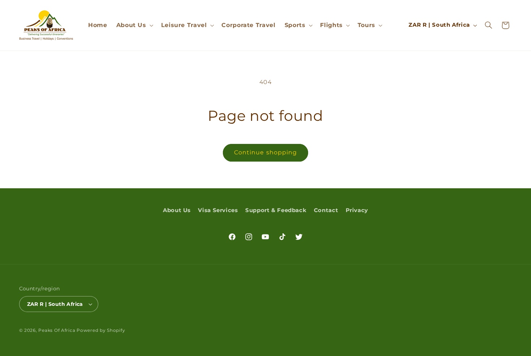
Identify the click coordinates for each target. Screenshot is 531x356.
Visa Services (218, 210)
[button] (134, 25)
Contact (326, 210)
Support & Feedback (275, 210)
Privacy (357, 210)
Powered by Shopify (101, 330)
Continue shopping (265, 152)
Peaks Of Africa (56, 330)
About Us (177, 210)
